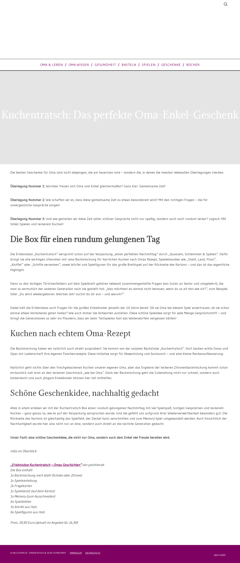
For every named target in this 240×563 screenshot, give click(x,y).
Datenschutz (92, 552)
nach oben (220, 555)
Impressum (76, 552)
